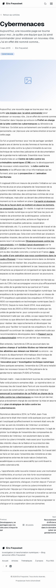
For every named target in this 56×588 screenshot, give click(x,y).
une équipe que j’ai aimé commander (24, 113)
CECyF (3, 248)
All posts (29, 525)
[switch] (45, 3)
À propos (39, 561)
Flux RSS (50, 561)
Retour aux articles (11, 15)
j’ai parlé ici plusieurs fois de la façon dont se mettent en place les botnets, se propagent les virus (27, 205)
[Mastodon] (6, 566)
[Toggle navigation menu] (51, 3)
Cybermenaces (7, 54)
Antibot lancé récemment (32, 244)
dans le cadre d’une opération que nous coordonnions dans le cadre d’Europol (28, 255)
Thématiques (26, 561)
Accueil (5, 561)
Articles (14, 561)
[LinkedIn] (11, 566)
